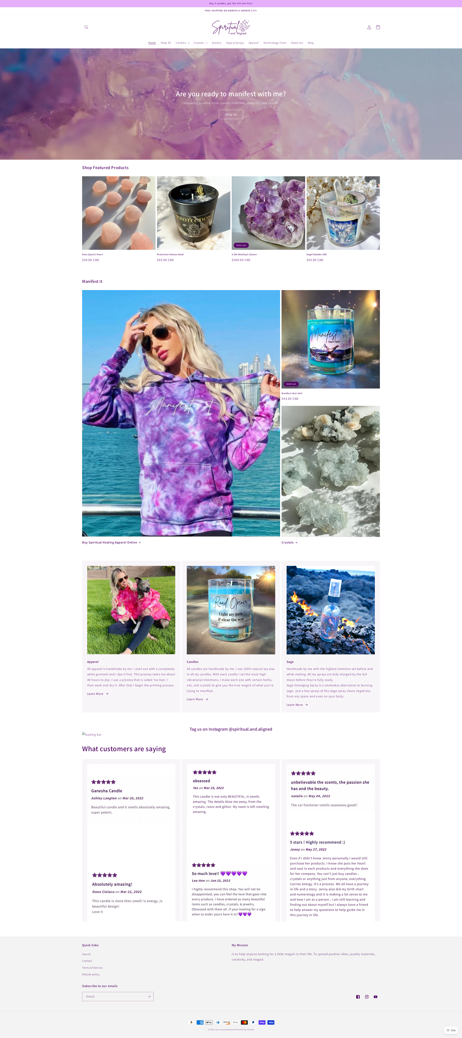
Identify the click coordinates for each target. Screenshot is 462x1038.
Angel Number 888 (317, 254)
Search (86, 954)
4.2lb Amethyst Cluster (244, 254)
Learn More (95, 694)
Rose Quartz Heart (92, 254)
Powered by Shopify (244, 1029)
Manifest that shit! (292, 393)
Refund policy (91, 974)
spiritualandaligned (225, 1029)
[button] (86, 27)
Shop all (231, 114)
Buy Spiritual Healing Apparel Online (109, 542)
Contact (87, 961)
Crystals (288, 542)
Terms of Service (92, 967)
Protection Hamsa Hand (170, 254)
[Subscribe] (149, 996)
